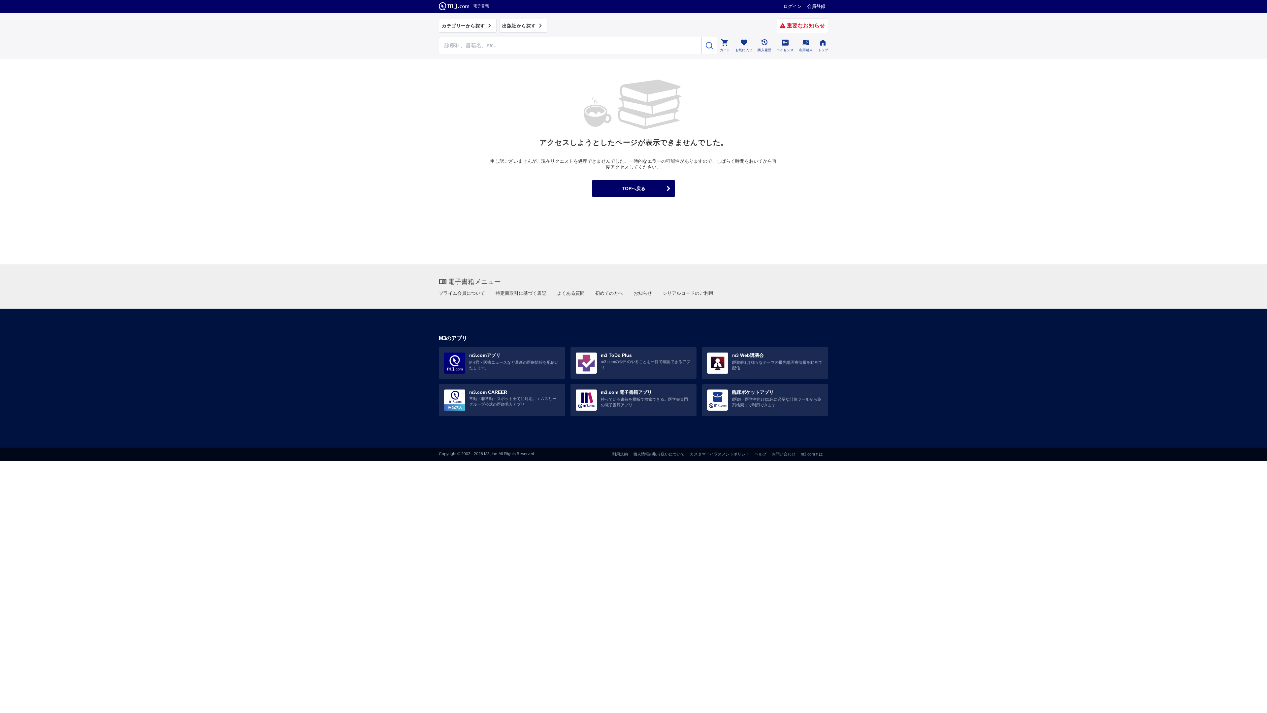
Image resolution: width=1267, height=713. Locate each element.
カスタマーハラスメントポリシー (719, 454)
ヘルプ (760, 454)
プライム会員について (462, 293)
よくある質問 (571, 293)
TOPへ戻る (633, 188)
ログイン (792, 6)
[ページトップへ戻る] (1248, 702)
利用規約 (620, 454)
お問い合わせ (784, 454)
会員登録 (816, 6)
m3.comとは (812, 454)
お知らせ (643, 293)
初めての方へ (609, 293)
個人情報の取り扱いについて (659, 454)
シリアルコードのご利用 (688, 293)
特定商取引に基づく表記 (521, 293)
